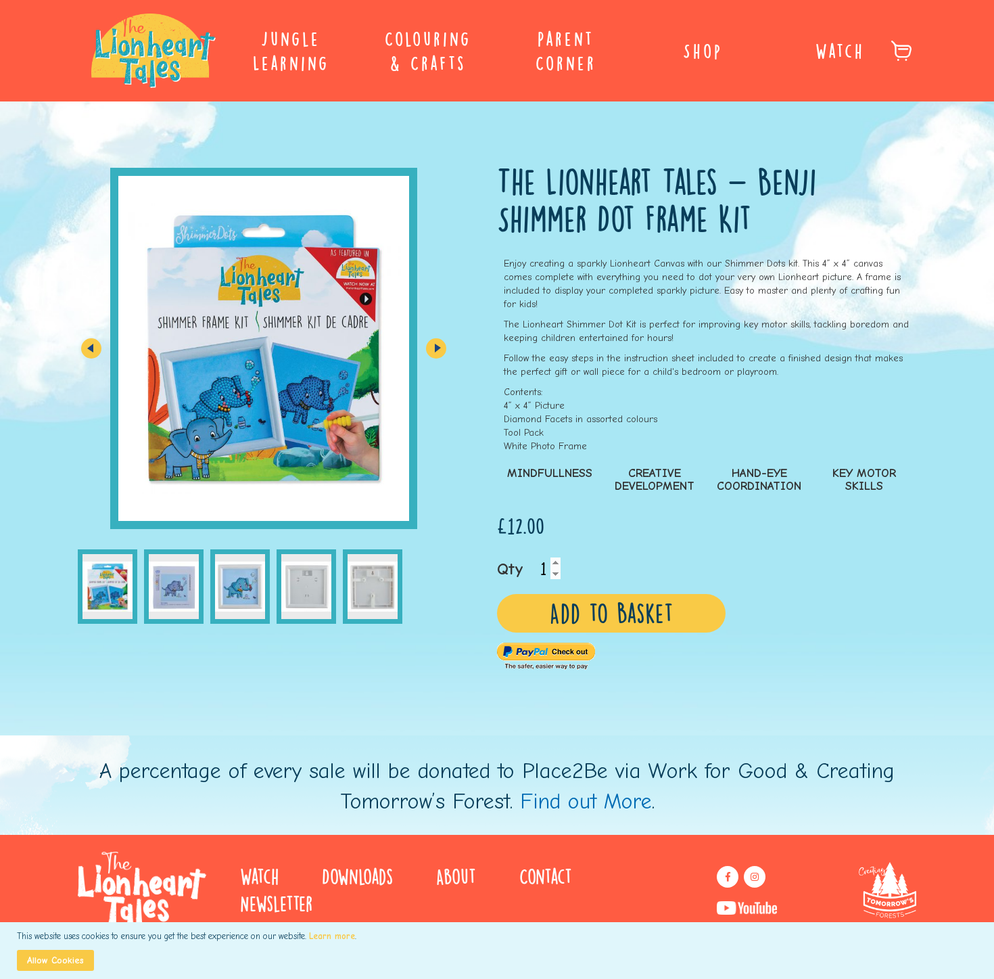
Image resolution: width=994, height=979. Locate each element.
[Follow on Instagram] (754, 877)
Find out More (586, 801)
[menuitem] (291, 51)
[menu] (497, 51)
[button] (91, 348)
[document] (498, 950)
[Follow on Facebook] (727, 877)
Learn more (332, 936)
